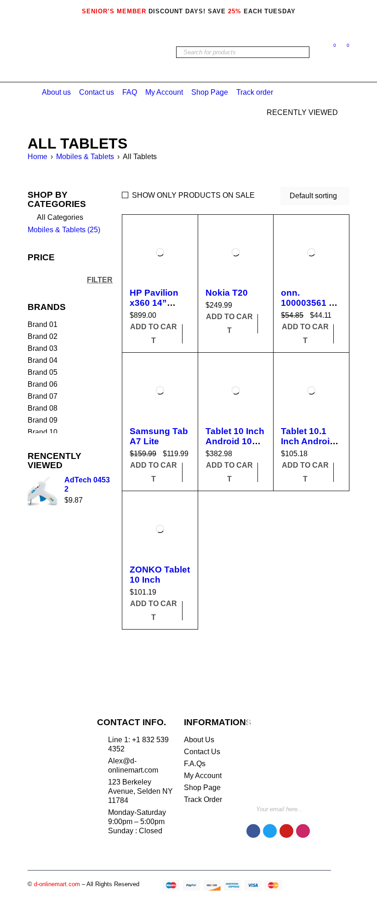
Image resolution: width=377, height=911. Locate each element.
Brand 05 (42, 372)
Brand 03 (42, 348)
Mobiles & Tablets (85, 156)
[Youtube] (286, 831)
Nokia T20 (227, 293)
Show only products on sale (193, 195)
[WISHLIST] (190, 327)
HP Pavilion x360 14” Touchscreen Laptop (157, 308)
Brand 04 (42, 360)
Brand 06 (42, 384)
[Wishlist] (329, 47)
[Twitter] (270, 831)
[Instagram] (303, 831)
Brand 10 (42, 432)
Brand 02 (42, 336)
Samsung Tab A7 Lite (159, 436)
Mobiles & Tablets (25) (64, 230)
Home (37, 156)
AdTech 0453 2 (87, 484)
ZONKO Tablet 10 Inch (160, 574)
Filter (100, 279)
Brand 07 (42, 396)
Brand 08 (42, 408)
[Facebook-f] (253, 831)
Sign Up (322, 805)
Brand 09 (42, 420)
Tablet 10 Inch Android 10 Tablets (235, 441)
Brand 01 (42, 324)
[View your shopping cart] (343, 47)
